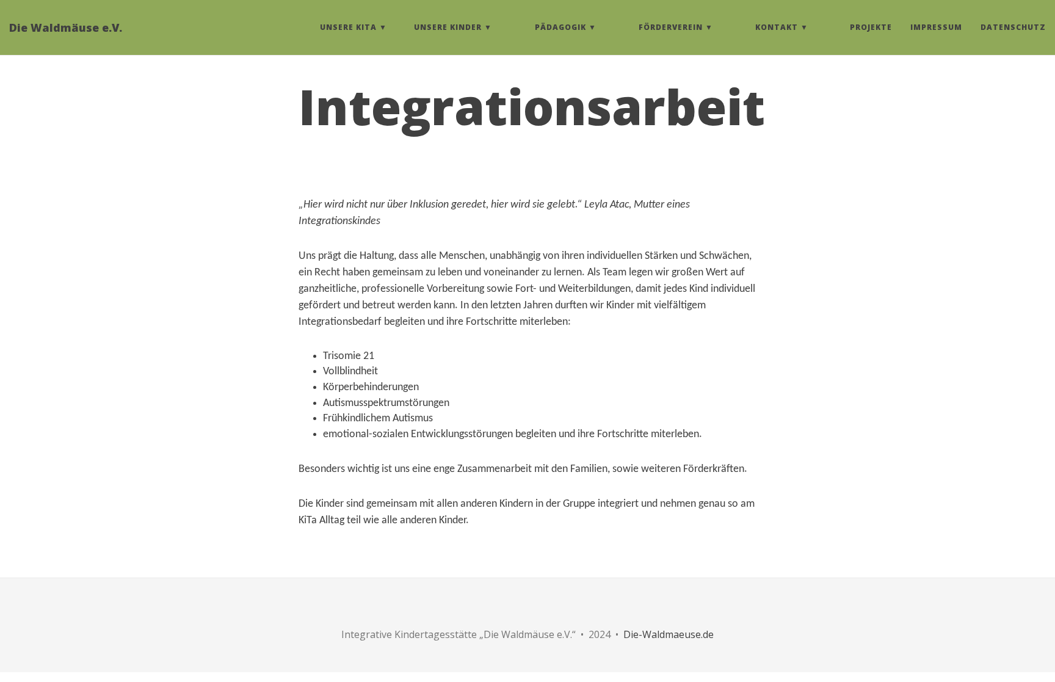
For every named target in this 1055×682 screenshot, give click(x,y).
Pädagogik (560, 27)
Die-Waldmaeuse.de (668, 634)
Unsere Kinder (448, 27)
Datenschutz (1013, 27)
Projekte (871, 27)
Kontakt (776, 27)
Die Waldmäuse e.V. (65, 27)
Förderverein (671, 27)
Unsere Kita (348, 27)
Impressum (936, 27)
